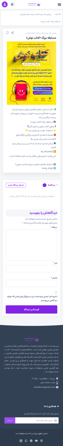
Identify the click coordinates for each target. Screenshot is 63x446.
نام (55, 263)
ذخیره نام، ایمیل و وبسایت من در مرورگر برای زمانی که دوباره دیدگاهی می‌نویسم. (32, 298)
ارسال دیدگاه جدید (16, 185)
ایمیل (54, 278)
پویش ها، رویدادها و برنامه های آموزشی (40, 33)
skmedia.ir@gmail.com (44, 387)
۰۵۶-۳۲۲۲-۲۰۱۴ (47, 383)
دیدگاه (53, 227)
